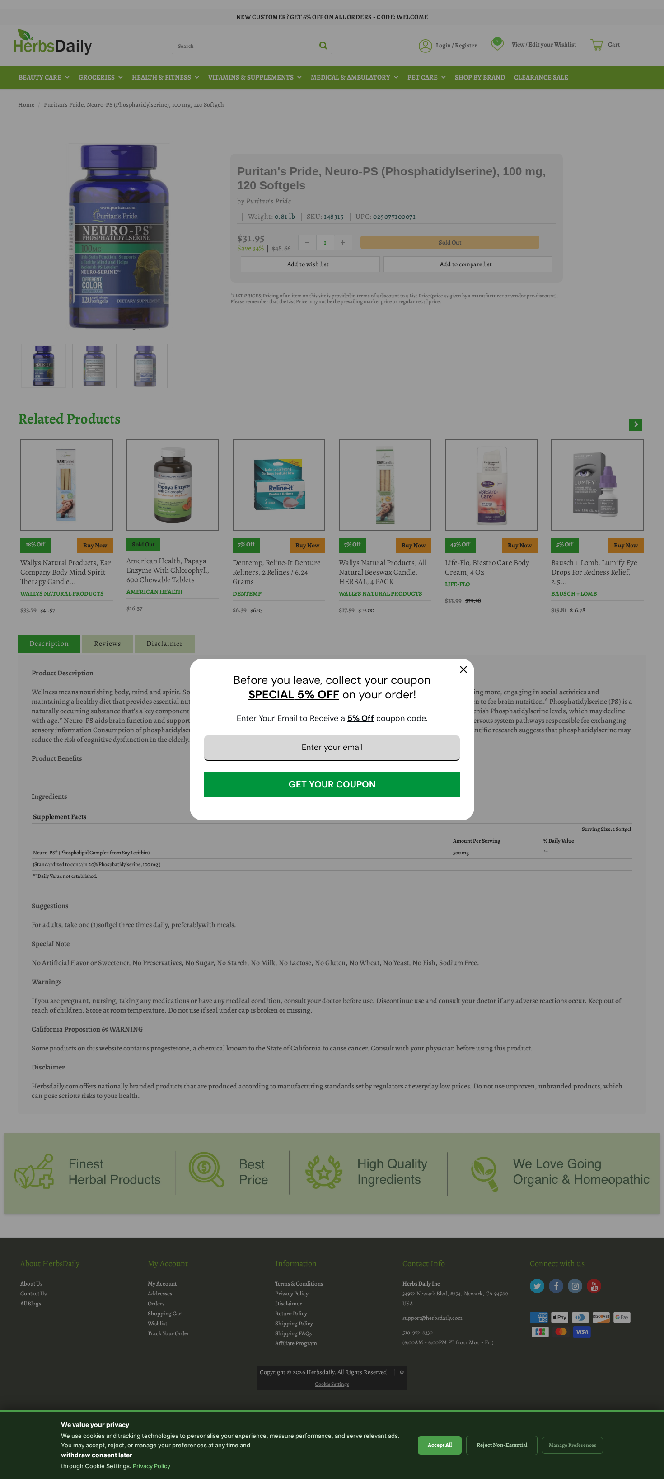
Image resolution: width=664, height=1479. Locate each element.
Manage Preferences (572, 1445)
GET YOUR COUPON (332, 784)
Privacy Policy (151, 1466)
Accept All (440, 1445)
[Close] (463, 669)
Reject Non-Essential (502, 1445)
